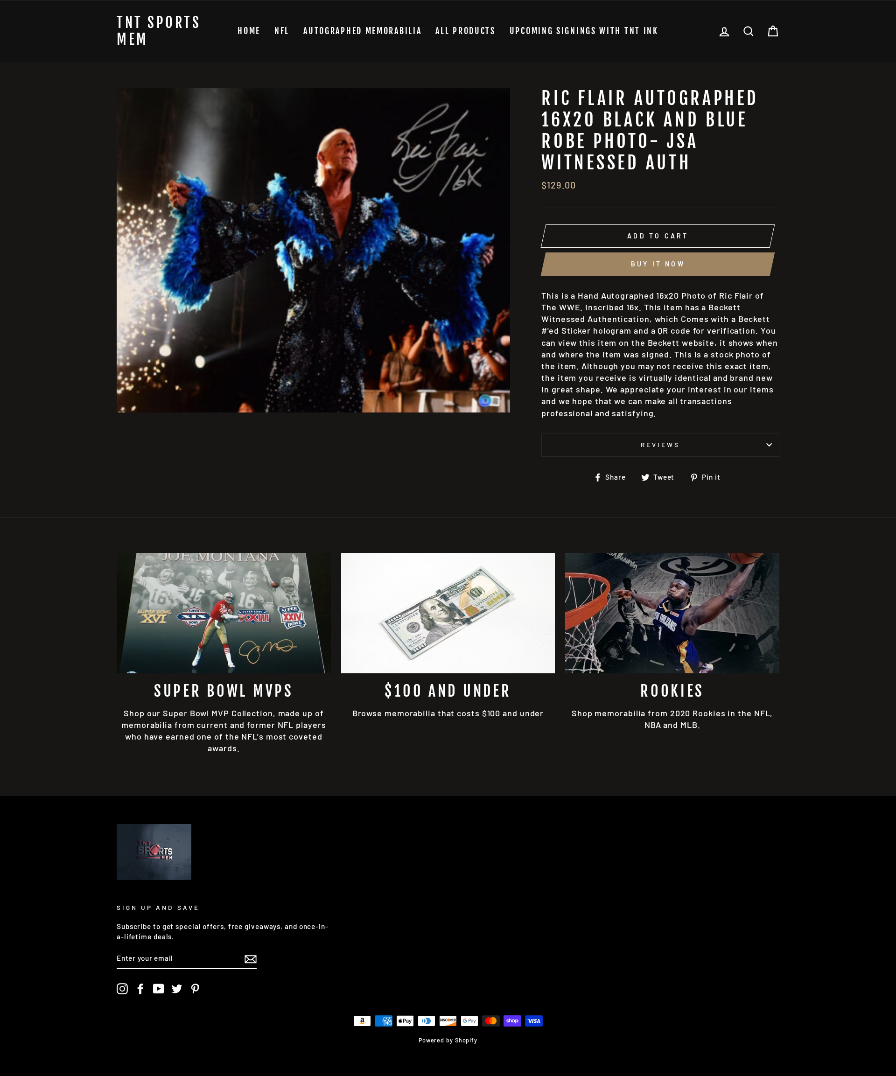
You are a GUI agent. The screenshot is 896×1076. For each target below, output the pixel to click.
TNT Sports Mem (159, 31)
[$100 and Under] (448, 613)
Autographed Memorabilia (362, 31)
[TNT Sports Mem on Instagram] (122, 988)
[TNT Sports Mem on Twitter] (176, 988)
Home (249, 31)
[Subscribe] (251, 959)
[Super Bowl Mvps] (224, 613)
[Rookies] (672, 613)
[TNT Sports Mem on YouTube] (158, 988)
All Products (465, 31)
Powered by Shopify (448, 1040)
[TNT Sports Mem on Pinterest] (195, 988)
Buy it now (658, 264)
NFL (281, 31)
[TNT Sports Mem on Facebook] (140, 988)
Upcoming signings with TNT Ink (584, 31)
